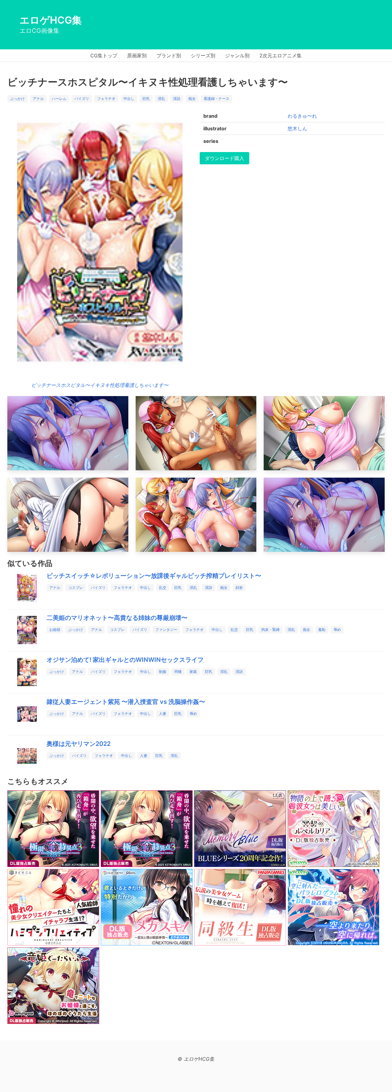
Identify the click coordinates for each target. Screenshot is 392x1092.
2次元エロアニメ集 (280, 55)
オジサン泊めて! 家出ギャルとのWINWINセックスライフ (125, 659)
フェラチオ (106, 98)
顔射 (239, 587)
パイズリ (81, 98)
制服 (162, 671)
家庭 (193, 671)
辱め (337, 629)
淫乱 (161, 98)
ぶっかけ (17, 98)
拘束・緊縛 (270, 629)
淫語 (176, 98)
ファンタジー (166, 629)
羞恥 (322, 629)
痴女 (192, 98)
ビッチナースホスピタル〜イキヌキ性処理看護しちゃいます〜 (99, 385)
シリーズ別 (203, 55)
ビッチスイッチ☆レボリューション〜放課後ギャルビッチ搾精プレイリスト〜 (154, 575)
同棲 (178, 671)
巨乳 (146, 98)
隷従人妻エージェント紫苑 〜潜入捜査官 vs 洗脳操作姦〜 (126, 701)
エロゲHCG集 (51, 20)
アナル (38, 98)
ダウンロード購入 (224, 158)
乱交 (162, 587)
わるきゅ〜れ (302, 116)
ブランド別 (168, 55)
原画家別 (137, 55)
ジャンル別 (237, 55)
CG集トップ (103, 55)
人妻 (162, 713)
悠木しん (297, 128)
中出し (128, 98)
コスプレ (75, 587)
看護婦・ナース (216, 98)
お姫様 (54, 629)
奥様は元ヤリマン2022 (79, 743)
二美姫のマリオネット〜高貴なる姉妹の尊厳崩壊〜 (117, 617)
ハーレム (59, 98)
